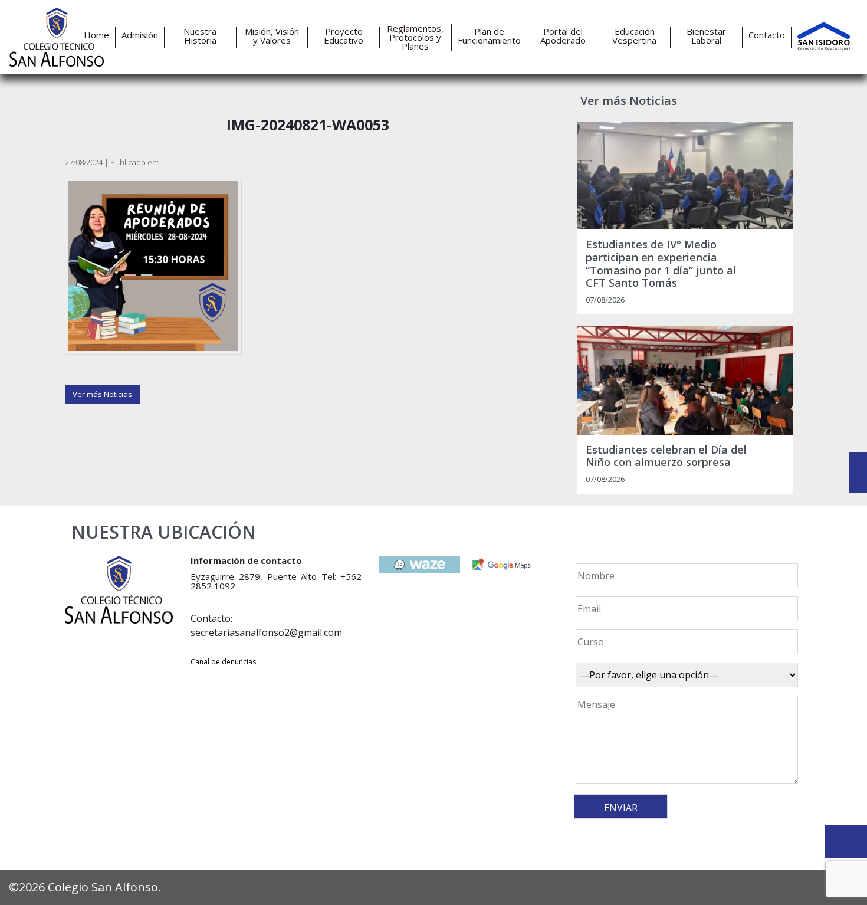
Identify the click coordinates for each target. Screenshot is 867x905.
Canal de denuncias (223, 662)
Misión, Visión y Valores (272, 36)
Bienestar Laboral (706, 36)
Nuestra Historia (199, 36)
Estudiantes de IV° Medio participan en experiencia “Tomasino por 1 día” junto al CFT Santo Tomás (661, 263)
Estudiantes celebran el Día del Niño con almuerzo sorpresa (666, 456)
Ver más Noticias (102, 394)
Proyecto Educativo (343, 36)
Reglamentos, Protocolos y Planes (415, 37)
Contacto (766, 35)
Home (96, 35)
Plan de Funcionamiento (489, 36)
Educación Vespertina (634, 36)
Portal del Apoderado (563, 36)
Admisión (139, 35)
